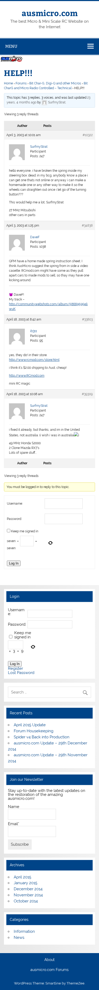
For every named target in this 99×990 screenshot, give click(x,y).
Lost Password (21, 673)
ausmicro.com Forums (49, 970)
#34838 (87, 225)
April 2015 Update (30, 725)
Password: (14, 519)
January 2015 (25, 883)
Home (8, 83)
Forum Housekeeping (33, 731)
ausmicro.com (50, 12)
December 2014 (28, 889)
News (19, 937)
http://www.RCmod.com (26, 375)
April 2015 (22, 877)
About (49, 960)
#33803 (87, 319)
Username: (15, 503)
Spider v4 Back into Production (41, 737)
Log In (13, 563)
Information (24, 931)
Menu (11, 46)
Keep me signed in (24, 531)
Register (15, 669)
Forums (21, 83)
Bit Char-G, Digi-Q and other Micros (55, 83)
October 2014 (26, 901)
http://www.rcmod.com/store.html (34, 360)
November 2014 (28, 895)
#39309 (87, 394)
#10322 (88, 135)
